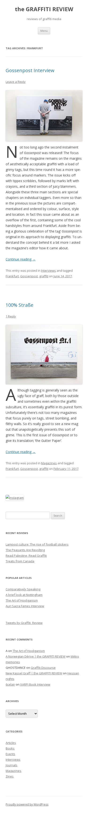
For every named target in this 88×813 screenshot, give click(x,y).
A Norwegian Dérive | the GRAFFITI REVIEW (35, 656)
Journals (11, 765)
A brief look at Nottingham (24, 595)
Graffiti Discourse (43, 667)
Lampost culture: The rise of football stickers (37, 544)
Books (10, 748)
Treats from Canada (20, 561)
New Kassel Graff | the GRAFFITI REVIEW (34, 673)
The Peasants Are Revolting (25, 550)
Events (10, 754)
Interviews (48, 270)
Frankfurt (12, 276)
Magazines (49, 463)
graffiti (43, 276)
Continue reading (21, 259)
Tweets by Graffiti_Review (24, 623)
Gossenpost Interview (30, 70)
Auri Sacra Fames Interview (25, 606)
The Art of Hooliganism (22, 600)
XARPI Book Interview (35, 684)
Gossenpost (29, 276)
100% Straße (19, 305)
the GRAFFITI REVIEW (44, 9)
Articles (11, 743)
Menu (44, 30)
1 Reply (11, 316)
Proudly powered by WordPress (27, 804)
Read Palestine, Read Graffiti (26, 555)
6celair (10, 684)
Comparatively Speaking (23, 589)
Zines (10, 776)
